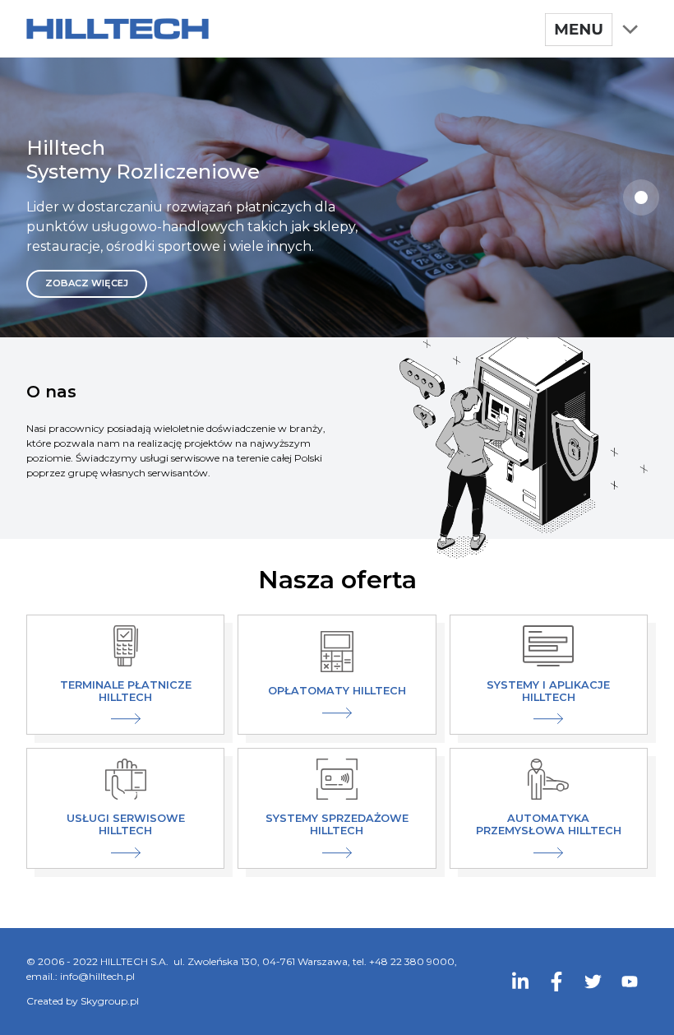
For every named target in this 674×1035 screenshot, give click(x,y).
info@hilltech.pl (97, 976)
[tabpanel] (337, 197)
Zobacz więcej (86, 283)
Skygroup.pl (110, 1001)
